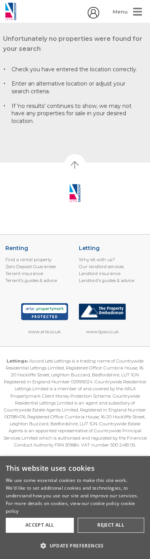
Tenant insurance (24, 273)
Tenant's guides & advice (31, 280)
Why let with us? (97, 259)
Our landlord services (101, 266)
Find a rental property (28, 259)
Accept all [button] (39, 525)
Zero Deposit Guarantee (30, 266)
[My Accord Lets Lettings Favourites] (93, 16)
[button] (75, 545)
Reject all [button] (110, 525)
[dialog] (75, 507)
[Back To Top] (75, 165)
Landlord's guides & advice (106, 280)
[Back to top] (75, 193)
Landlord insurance (99, 273)
